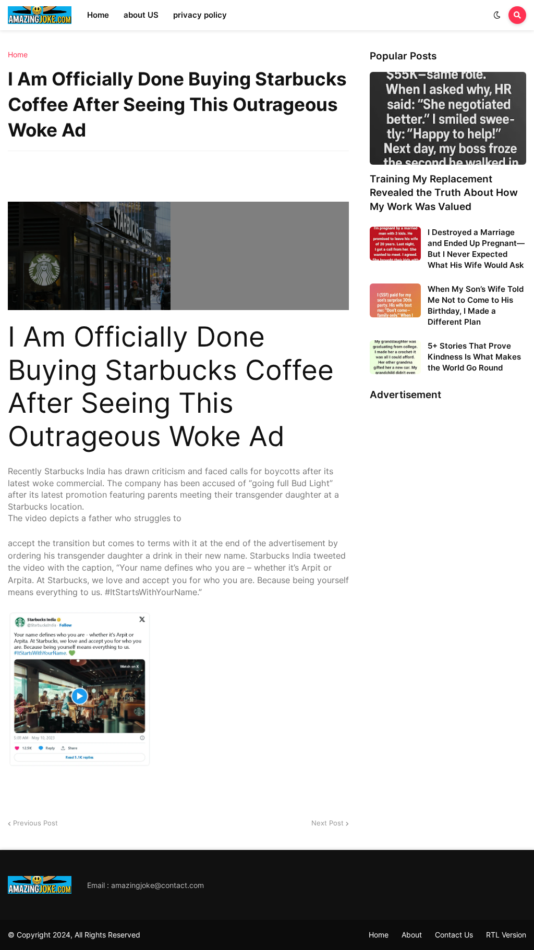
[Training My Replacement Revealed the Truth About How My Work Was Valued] (448, 118)
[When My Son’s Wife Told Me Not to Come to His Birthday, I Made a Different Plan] (395, 300)
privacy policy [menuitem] (200, 15)
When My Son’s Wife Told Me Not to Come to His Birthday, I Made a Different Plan (476, 305)
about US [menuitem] (141, 15)
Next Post (327, 823)
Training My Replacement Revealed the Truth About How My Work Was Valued (444, 193)
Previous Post (35, 823)
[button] (497, 15)
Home (18, 54)
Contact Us (454, 934)
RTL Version (506, 934)
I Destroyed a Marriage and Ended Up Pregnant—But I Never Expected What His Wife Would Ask (476, 248)
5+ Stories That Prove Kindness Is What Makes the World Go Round (474, 357)
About (412, 934)
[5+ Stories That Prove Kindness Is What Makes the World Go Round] (395, 357)
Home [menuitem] (98, 15)
